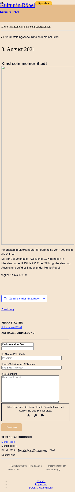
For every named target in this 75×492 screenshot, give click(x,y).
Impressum (41, 484)
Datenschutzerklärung (41, 487)
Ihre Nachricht (9, 373)
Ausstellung (7, 309)
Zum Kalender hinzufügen (24, 298)
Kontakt (41, 481)
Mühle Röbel (8, 441)
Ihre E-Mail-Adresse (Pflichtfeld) (18, 364)
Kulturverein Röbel (11, 327)
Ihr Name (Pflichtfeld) (13, 354)
